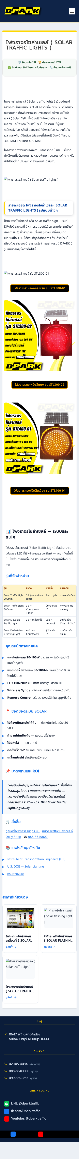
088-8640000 (38, 837)
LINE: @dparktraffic (25, 1103)
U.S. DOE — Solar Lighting (25, 866)
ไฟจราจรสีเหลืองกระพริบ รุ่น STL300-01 (40, 288)
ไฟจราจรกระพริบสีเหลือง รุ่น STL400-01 (40, 490)
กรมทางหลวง (15, 874)
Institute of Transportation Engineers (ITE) (36, 859)
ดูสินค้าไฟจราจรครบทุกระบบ (23, 831)
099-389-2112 (18, 1078)
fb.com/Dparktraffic (25, 1111)
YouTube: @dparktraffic (28, 1118)
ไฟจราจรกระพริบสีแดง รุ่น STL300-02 (39, 384)
